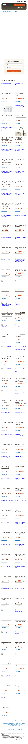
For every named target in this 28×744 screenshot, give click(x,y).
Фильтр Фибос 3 (6, 620)
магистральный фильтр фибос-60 (20, 445)
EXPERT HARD (19, 466)
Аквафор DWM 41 (6, 115)
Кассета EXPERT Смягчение (20, 335)
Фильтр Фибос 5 (6, 576)
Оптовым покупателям (11, 722)
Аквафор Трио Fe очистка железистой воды (20, 380)
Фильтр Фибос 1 (6, 664)
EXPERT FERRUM (6, 444)
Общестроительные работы (14, 726)
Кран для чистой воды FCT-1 (20, 138)
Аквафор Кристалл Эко (20, 576)
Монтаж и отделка (17, 724)
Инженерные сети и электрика (14, 729)
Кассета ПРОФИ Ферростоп (6, 225)
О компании (11, 720)
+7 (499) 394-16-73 (21, 1)
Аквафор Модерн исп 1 (6, 642)
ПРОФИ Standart (19, 291)
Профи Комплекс (6, 247)
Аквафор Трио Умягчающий (5, 467)
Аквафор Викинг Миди (19, 94)
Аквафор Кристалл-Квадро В (7, 335)
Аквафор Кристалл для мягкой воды (20, 620)
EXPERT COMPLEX (7, 422)
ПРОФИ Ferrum (5, 269)
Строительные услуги (9, 723)
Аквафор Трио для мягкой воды (20, 489)
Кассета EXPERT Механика (6, 401)
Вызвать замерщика (20, 723)
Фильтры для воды (11, 11)
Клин (18, 9)
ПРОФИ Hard (5, 291)
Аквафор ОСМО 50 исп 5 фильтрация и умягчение (7, 205)
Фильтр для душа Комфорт (20, 642)
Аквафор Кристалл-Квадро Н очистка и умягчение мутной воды (7, 314)
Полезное (20, 722)
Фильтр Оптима (19, 598)
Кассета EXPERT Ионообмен (6, 379)
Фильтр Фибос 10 (6, 532)
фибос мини (5, 707)
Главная (4, 11)
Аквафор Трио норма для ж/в (19, 423)
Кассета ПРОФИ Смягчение (19, 204)
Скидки (23, 720)
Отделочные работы (14, 728)
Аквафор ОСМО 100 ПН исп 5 (21, 225)
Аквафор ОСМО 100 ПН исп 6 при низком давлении (7, 139)
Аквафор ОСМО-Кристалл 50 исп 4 (20, 116)
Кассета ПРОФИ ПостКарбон (19, 182)
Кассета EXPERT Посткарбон (6, 357)
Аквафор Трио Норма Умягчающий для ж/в (21, 402)
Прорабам (9, 724)
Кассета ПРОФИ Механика (19, 160)
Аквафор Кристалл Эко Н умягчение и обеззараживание (20, 270)
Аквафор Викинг (6, 93)
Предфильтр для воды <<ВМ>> (20, 555)
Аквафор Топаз (5, 554)
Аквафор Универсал (7, 510)
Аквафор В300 (5, 686)
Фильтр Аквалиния (20, 686)
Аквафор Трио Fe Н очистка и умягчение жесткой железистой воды (20, 358)
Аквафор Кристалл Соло (20, 664)
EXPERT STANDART (18, 511)
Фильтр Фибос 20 (6, 488)
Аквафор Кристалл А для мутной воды (20, 533)
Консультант (18, 720)
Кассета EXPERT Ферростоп (20, 313)
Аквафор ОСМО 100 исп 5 (21, 247)
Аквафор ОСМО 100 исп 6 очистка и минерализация (7, 161)
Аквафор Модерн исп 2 (6, 598)
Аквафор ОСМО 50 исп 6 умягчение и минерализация (7, 183)
